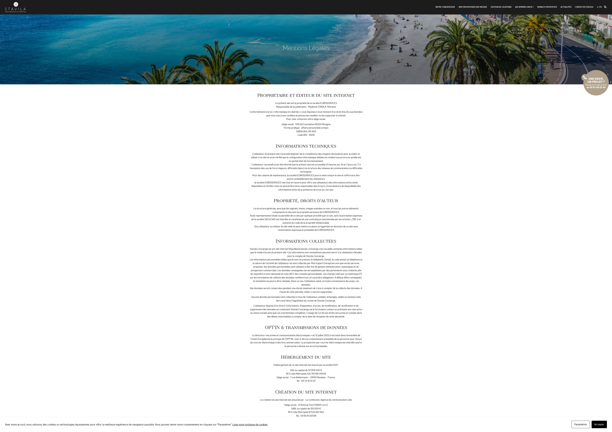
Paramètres (580, 424)
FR (600, 7)
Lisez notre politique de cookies (250, 424)
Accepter (599, 424)
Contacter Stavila (584, 7)
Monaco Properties (547, 7)
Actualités (566, 7)
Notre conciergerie (445, 7)
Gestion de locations (501, 7)
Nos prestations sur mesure (473, 7)
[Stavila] (15, 7)
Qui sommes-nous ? (524, 7)
